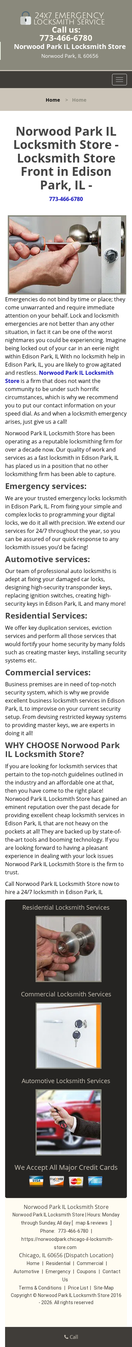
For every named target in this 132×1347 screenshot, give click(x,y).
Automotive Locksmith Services (66, 1081)
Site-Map (104, 1288)
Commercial (90, 1263)
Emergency (58, 1271)
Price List (78, 1288)
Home (53, 100)
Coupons (86, 1271)
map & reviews (92, 1223)
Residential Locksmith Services (66, 907)
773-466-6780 (66, 37)
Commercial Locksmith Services (66, 994)
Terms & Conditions (40, 1288)
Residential (58, 1263)
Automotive (26, 1271)
